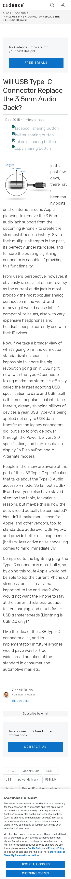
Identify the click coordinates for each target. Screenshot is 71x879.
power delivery (28, 779)
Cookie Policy (35, 848)
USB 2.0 (50, 779)
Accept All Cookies (35, 864)
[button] (52, 5)
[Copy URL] (31, 148)
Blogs (7, 13)
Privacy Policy (56, 848)
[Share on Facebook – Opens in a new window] (35, 128)
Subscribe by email (35, 713)
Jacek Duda (22, 690)
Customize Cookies (35, 873)
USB (8, 779)
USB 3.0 (11, 771)
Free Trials (36, 62)
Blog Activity (21, 701)
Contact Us (35, 747)
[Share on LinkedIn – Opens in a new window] (34, 141)
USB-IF (51, 771)
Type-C (10, 788)
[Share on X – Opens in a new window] (33, 134)
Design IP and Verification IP (41, 788)
